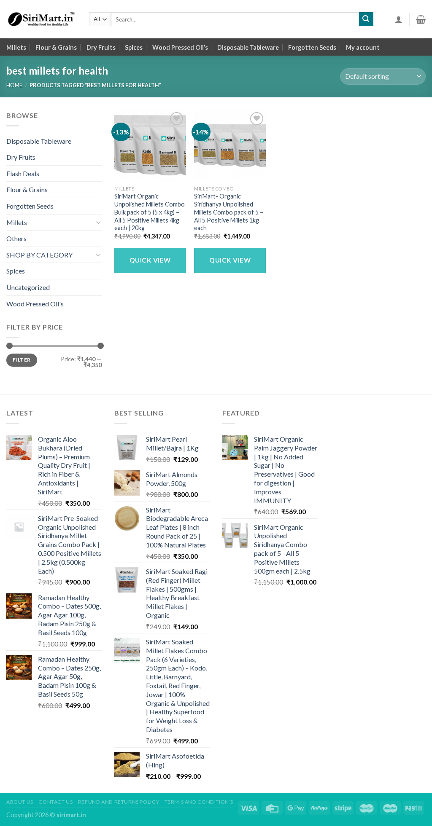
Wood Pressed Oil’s (180, 47)
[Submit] (366, 19)
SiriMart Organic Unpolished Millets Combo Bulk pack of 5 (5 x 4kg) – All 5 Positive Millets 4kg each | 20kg (149, 212)
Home (14, 85)
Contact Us (55, 802)
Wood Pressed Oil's (35, 304)
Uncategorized (28, 287)
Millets (16, 47)
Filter (21, 360)
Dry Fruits (101, 47)
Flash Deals (22, 173)
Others (16, 238)
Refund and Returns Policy (118, 802)
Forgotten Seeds (312, 47)
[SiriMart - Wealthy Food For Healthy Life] (41, 19)
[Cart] (421, 19)
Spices (134, 47)
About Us (19, 802)
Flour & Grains (56, 47)
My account (363, 47)
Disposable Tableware (248, 47)
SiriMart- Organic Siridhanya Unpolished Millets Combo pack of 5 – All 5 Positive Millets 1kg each (228, 212)
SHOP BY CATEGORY (39, 255)
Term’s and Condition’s (199, 802)
